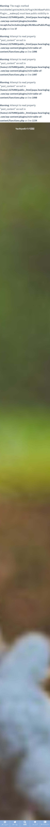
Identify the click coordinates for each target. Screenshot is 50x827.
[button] (44, 461)
